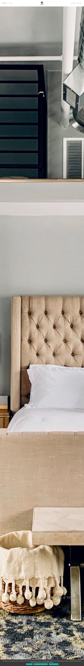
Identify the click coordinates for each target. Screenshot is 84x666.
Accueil (10, 3)
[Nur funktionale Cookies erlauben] (82, 662)
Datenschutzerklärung (53, 664)
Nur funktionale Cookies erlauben (40, 664)
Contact (73, 3)
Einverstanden (29, 664)
